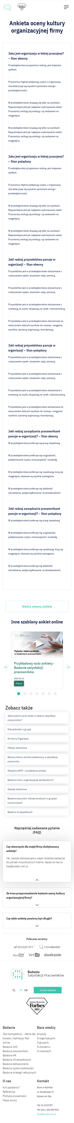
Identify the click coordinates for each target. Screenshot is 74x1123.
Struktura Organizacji (18, 738)
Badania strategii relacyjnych (19, 1072)
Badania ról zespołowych (20, 812)
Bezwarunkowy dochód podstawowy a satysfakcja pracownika (33, 759)
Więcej (19, 683)
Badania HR (9, 1055)
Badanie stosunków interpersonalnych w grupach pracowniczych (32, 800)
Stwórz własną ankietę (37, 606)
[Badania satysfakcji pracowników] (7, 7)
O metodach (44, 1051)
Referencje (9, 1091)
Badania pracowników (15, 1051)
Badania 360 (10, 1047)
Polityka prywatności (15, 1096)
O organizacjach (46, 1038)
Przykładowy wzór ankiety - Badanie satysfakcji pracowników (34, 667)
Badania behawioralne (16, 1064)
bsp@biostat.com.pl (46, 1114)
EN (26, 990)
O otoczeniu (43, 1047)
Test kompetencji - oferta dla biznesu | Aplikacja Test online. (19, 1038)
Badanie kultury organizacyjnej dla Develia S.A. (31, 780)
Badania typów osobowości (18, 1068)
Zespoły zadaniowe (17, 789)
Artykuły (41, 1034)
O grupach (43, 1042)
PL (21, 990)
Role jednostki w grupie (19, 729)
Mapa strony (10, 1100)
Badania (9, 1027)
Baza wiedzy (46, 1027)
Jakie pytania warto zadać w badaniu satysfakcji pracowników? (32, 718)
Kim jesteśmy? (11, 1087)
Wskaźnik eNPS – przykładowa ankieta (27, 770)
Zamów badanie (48, 990)
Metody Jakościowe (17, 747)
